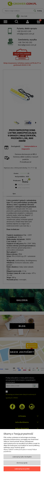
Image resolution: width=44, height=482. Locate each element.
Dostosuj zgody (22, 463)
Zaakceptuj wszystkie (22, 469)
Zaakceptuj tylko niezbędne (22, 457)
